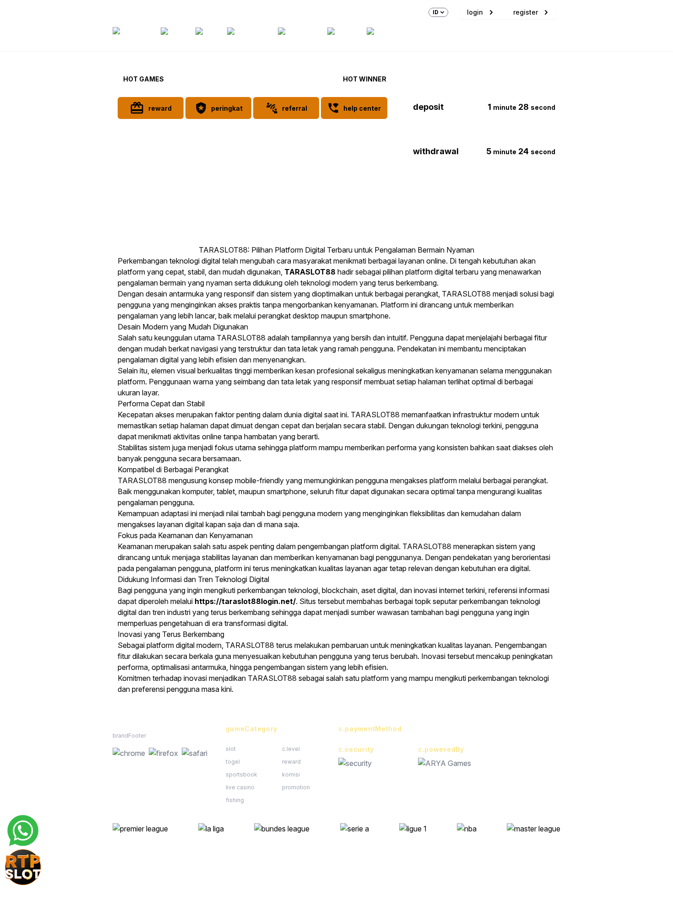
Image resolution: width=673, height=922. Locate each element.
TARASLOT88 (310, 271)
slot (231, 748)
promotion (296, 787)
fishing (235, 800)
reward (291, 761)
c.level (291, 748)
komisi (291, 774)
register (525, 12)
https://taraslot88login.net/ (245, 601)
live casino (240, 787)
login (475, 12)
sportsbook (241, 774)
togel (233, 761)
